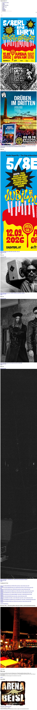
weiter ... (1, 677)
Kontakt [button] (3, 8)
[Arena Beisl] (13, 705)
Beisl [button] (3, 7)
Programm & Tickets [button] (5, 2)
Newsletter (4, 10)
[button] (1, 147)
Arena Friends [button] (4, 6)
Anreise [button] (3, 4)
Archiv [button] (3, 3)
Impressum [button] (4, 9)
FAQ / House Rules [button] (5, 5)
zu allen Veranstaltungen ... (4, 603)
